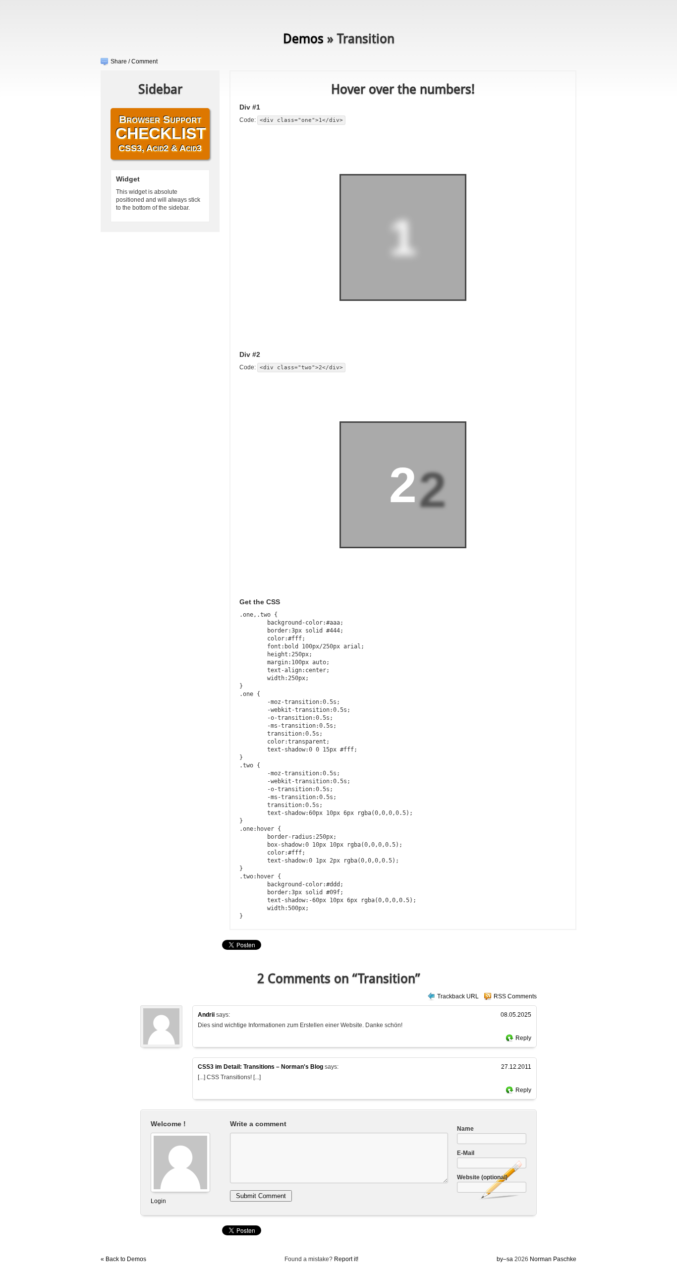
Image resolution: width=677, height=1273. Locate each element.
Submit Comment (261, 1196)
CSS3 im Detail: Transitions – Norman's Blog (260, 1066)
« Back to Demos (123, 1259)
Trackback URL (458, 996)
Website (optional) (482, 1177)
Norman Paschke (553, 1259)
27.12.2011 (516, 1066)
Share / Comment (134, 61)
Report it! (346, 1259)
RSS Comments (515, 996)
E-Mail (465, 1153)
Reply (523, 1038)
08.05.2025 (516, 1014)
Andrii (206, 1014)
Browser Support (160, 133)
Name (465, 1128)
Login (158, 1201)
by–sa (505, 1259)
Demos (303, 38)
